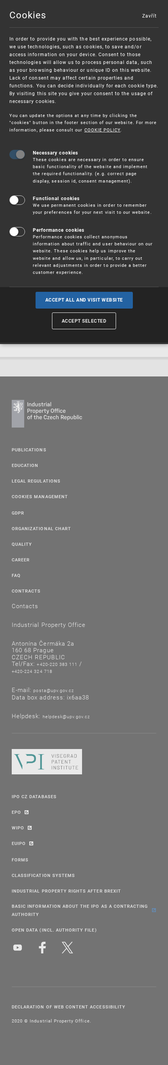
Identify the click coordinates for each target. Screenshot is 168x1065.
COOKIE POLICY (102, 130)
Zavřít (149, 15)
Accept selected (84, 321)
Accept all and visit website (84, 300)
